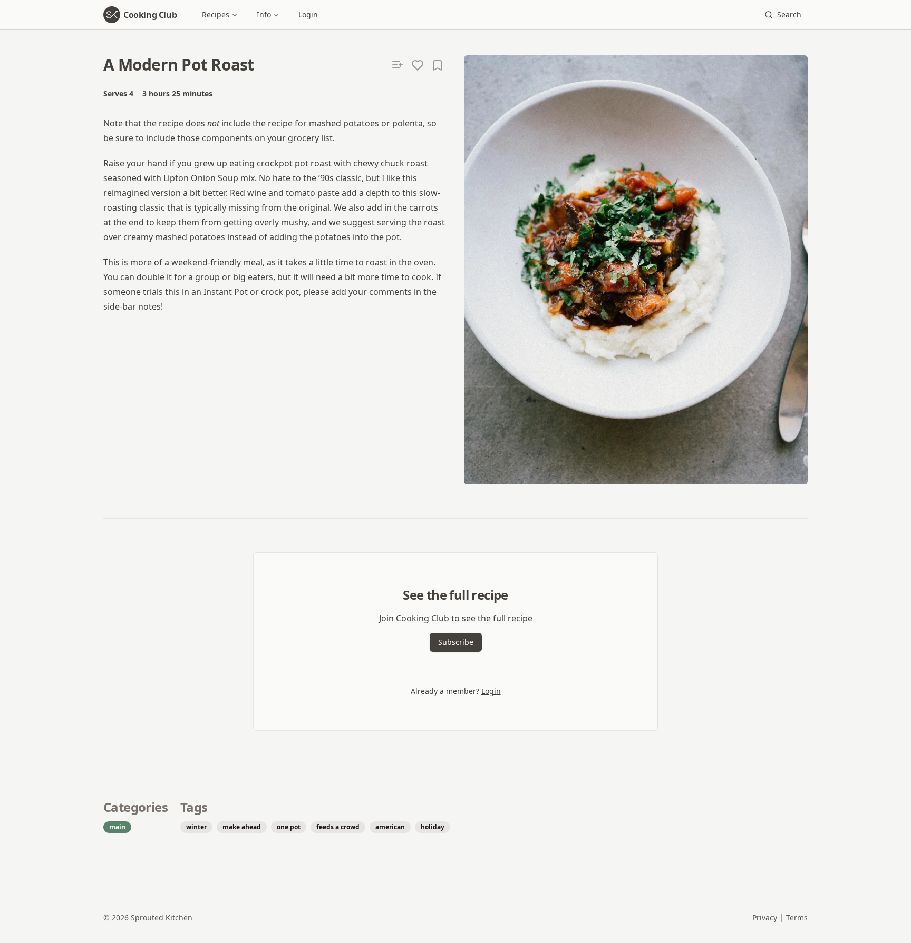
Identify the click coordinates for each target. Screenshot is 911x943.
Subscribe (455, 642)
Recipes (215, 14)
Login (308, 14)
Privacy (764, 917)
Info (264, 14)
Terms (797, 917)
